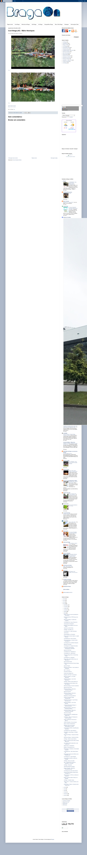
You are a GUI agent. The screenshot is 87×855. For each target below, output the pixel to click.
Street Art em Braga (67, 712)
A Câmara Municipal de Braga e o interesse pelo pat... (70, 706)
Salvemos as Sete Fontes (68, 628)
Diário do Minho (66, 589)
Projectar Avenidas (67, 217)
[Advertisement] (33, 154)
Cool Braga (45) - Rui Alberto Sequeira (71, 642)
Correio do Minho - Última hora (69, 442)
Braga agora (65, 531)
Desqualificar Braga (48, 24)
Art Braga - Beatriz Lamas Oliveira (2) (71, 681)
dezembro (66, 605)
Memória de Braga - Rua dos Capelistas (71, 685)
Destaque (67, 24)
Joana (70, 193)
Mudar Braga (65, 54)
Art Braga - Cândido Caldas (69, 780)
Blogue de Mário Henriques (12, 106)
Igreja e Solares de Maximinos (69, 723)
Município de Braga (67, 586)
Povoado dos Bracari (68, 671)
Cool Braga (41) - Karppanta (69, 657)
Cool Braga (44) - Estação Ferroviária (71, 645)
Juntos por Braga (66, 542)
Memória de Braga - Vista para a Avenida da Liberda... (70, 689)
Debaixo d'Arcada (66, 492)
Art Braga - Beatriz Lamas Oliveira (70, 738)
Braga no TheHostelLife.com (69, 747)
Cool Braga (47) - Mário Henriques (70, 631)
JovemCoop (65, 206)
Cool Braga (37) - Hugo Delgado (70, 756)
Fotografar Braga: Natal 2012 (68, 50)
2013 (64, 602)
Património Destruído (67, 55)
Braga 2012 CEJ (66, 802)
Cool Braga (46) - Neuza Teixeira (70, 638)
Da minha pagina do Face (67, 453)
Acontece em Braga (67, 579)
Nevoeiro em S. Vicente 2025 (68, 202)
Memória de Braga (26, 24)
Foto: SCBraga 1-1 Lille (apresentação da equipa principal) (73, 462)
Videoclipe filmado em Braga (69, 766)
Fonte (9, 70)
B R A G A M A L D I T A (67, 592)
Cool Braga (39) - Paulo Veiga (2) (70, 730)
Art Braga (40, 24)
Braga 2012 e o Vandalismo (69, 745)
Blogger (52, 839)
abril (65, 790)
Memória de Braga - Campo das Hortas (71, 737)
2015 (64, 598)
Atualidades (65, 43)
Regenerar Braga (66, 58)
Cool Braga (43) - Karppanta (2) (70, 651)
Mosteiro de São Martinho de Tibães (70, 480)
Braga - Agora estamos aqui (68, 566)
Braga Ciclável (66, 469)
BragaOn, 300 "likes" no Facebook (70, 674)
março (65, 792)
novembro (66, 606)
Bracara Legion (66, 460)
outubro (65, 608)
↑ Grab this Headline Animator (70, 156)
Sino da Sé (65, 570)
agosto (65, 611)
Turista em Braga (66, 61)
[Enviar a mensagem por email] (24, 112)
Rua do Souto (65, 503)
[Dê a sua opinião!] (26, 112)
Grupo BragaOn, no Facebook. (69, 634)
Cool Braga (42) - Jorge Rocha (69, 653)
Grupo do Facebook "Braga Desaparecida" (69, 698)
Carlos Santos (15, 112)
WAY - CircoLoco (67, 670)
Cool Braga (17, 24)
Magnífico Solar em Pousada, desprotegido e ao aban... (69, 726)
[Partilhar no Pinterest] (30, 112)
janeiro (65, 795)
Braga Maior (65, 803)
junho (65, 787)
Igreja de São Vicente (68, 687)
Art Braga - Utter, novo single (69, 760)
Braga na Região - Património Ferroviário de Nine (69, 769)
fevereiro (65, 793)
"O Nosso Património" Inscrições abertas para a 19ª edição (73, 208)
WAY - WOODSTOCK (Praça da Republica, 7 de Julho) (70, 763)
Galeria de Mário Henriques (12, 105)
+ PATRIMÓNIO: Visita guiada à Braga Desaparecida (72, 183)
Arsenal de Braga (66, 512)
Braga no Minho (66, 44)
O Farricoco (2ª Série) (67, 565)
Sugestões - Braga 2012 (67, 60)
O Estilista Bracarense (67, 192)
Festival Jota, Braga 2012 (68, 673)
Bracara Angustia (66, 553)
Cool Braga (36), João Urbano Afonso (71, 770)
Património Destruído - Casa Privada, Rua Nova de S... (71, 700)
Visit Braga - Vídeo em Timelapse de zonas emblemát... (70, 717)
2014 (64, 600)
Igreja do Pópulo (67, 665)
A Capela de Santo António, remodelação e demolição (69, 648)
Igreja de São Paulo (67, 650)
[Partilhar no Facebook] (28, 112)
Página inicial (10, 24)
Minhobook (65, 804)
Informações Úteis (75, 24)
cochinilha (65, 433)
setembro (66, 609)
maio (65, 788)
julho (65, 613)
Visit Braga (34, 24)
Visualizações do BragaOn (69, 623)
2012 (64, 603)
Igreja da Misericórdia (68, 661)
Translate (71, 117)
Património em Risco (67, 57)
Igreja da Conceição (67, 644)
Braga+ (64, 181)
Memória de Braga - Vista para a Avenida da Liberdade (70, 711)
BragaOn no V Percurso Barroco (70, 695)
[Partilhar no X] (27, 112)
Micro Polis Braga (58, 24)
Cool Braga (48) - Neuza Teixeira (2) (70, 622)
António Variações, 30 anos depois (70, 722)
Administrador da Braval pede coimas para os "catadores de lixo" (73, 555)
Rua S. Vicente (66, 201)
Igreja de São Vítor (67, 691)
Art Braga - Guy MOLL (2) (68, 629)
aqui (14, 109)
